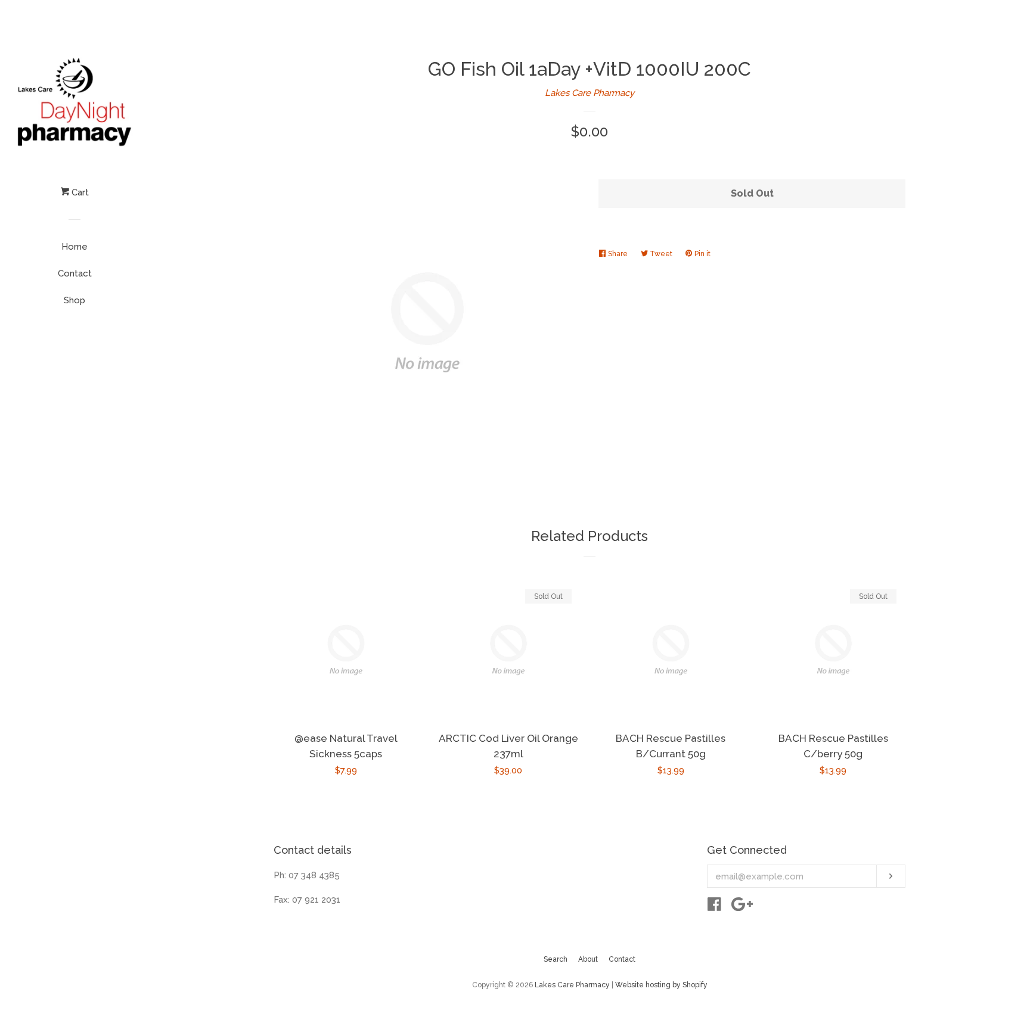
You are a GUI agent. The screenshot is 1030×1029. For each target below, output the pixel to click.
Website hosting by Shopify (661, 985)
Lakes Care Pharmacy (589, 93)
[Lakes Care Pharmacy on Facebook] (714, 906)
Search (555, 959)
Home (74, 246)
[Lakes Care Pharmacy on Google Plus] (742, 906)
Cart (79, 192)
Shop (74, 300)
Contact (75, 273)
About (588, 959)
